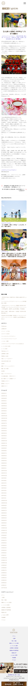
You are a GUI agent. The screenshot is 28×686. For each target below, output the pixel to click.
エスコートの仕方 (5, 333)
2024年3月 (4, 408)
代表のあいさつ (4, 351)
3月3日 (13, 37)
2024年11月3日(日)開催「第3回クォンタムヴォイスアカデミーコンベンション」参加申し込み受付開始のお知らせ (13, 317)
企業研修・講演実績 (5, 607)
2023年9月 (4, 420)
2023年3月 (4, 433)
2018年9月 (4, 565)
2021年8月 (3, 480)
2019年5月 (4, 545)
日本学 (2, 363)
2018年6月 (4, 572)
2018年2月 (3, 582)
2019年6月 (4, 542)
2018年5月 (4, 575)
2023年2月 (4, 435)
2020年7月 (4, 510)
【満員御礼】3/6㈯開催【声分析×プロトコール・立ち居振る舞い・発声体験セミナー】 (15, 186)
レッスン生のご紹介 (5, 346)
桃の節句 (9, 39)
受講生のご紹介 (4, 356)
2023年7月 (4, 423)
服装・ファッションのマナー (8, 366)
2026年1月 (3, 393)
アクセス (3, 620)
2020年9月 (4, 505)
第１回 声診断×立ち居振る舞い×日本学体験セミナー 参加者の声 (13, 190)
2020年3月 (4, 520)
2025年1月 (3, 400)
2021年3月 (3, 493)
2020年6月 (4, 513)
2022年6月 (4, 455)
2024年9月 (4, 403)
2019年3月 (4, 550)
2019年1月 (3, 555)
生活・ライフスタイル (6, 373)
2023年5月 (4, 428)
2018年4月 (4, 577)
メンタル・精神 (4, 341)
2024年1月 (3, 413)
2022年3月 (4, 463)
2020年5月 (4, 515)
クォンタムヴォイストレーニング (9, 338)
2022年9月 (4, 448)
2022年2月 (4, 465)
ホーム (2, 595)
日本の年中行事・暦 (20, 36)
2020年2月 (4, 523)
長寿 (17, 39)
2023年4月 (4, 430)
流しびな (13, 39)
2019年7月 (4, 540)
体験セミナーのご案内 (6, 602)
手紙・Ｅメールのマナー (7, 358)
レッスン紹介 (4, 348)
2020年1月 (3, 525)
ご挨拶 (2, 597)
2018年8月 (4, 567)
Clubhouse (3, 326)
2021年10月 (4, 475)
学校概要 (3, 617)
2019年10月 (4, 532)
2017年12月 (4, 587)
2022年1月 (3, 468)
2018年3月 (4, 580)
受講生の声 (3, 612)
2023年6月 (4, 425)
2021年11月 (4, 473)
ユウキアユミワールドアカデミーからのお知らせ (12, 343)
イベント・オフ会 (5, 331)
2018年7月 (4, 570)
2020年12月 (4, 500)
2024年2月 (4, 410)
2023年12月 (4, 415)
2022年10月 (4, 445)
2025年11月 (4, 395)
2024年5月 (4, 405)
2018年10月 (4, 562)
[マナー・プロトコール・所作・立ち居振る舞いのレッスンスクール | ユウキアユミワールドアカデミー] (3, 4)
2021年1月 (3, 498)
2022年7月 (4, 453)
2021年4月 (3, 490)
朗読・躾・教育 (4, 368)
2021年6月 (3, 485)
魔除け (19, 39)
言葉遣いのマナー (5, 381)
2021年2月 (3, 495)
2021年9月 (3, 478)
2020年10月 (4, 503)
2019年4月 (4, 547)
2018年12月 (4, 557)
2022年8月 (4, 450)
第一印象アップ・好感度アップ (8, 378)
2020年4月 (4, 518)
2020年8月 (4, 508)
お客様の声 (3, 328)
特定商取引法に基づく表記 (14, 674)
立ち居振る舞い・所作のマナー (8, 376)
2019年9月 (4, 535)
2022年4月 (4, 460)
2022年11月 (4, 443)
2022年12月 (4, 440)
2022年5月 (4, 458)
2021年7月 (3, 483)
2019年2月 (3, 552)
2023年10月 (4, 418)
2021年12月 (4, 470)
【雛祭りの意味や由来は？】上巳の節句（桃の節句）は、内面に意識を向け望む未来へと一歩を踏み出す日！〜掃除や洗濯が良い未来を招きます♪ (13, 255)
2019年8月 (4, 537)
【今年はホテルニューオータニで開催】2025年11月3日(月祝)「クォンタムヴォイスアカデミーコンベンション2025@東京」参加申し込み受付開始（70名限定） (13, 307)
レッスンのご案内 (5, 605)
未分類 (2, 371)
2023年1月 (3, 438)
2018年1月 (3, 585)
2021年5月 (3, 488)
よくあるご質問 (4, 615)
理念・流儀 (3, 600)
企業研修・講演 (4, 353)
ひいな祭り (17, 37)
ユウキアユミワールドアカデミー (8, 36)
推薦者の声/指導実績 (6, 610)
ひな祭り (22, 37)
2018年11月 (4, 560)
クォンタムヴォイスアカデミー (8, 336)
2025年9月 (4, 398)
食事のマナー (4, 386)
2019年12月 (4, 528)
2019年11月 (4, 530)
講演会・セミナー (5, 383)
